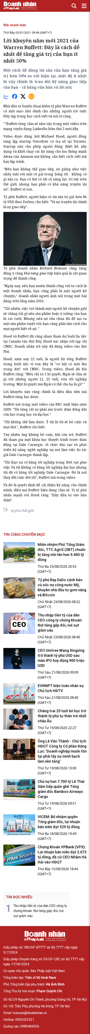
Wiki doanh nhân (14, 25)
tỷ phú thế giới (22, 510)
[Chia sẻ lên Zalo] (6, 96)
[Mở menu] (84, 5)
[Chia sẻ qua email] (31, 96)
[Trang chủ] (45, 936)
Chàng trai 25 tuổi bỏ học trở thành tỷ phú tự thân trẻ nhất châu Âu (62, 716)
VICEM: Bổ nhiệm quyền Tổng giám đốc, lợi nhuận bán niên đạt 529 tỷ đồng (59, 822)
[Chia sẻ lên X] (23, 96)
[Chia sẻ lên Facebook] (15, 96)
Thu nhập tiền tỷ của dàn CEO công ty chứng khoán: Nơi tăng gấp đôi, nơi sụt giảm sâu (40, 911)
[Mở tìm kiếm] (74, 5)
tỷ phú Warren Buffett (69, 106)
